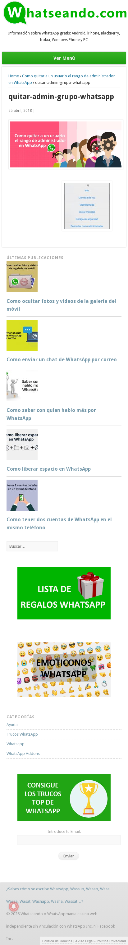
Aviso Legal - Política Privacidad (100, 940)
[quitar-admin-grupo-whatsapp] (64, 144)
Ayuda (12, 724)
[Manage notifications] (14, 906)
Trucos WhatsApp (22, 734)
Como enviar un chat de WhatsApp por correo (62, 360)
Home (13, 76)
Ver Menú (64, 58)
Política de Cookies (57, 940)
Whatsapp (16, 744)
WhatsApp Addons (23, 753)
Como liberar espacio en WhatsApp (49, 469)
